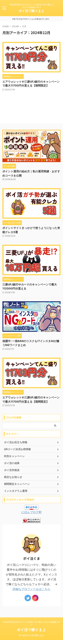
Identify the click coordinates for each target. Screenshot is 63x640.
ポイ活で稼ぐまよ (31, 11)
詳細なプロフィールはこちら (31, 589)
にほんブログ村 (31, 512)
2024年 (15, 26)
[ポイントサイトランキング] (31, 520)
